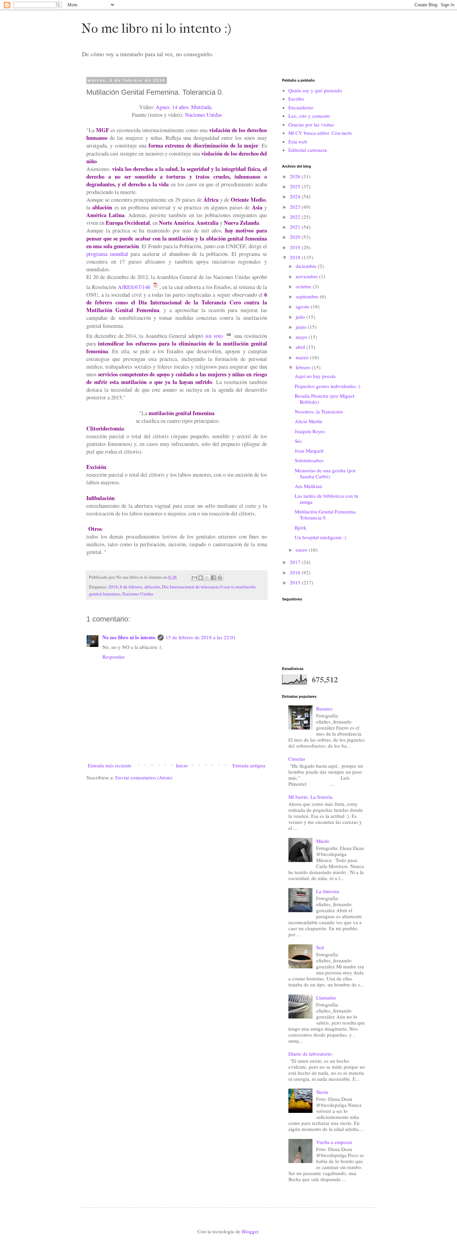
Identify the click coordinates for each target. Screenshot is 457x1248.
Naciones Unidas (203, 114)
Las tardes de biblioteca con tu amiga (326, 498)
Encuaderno (300, 107)
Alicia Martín (308, 421)
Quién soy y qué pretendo (315, 90)
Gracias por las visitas (311, 124)
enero (302, 549)
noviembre (307, 276)
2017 (296, 562)
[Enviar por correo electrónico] (194, 577)
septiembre (308, 296)
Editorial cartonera (307, 150)
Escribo (296, 98)
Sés (298, 441)
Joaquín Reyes (310, 431)
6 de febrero (131, 587)
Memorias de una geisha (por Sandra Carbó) (325, 473)
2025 (296, 186)
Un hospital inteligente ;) (320, 537)
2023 (296, 206)
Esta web (297, 141)
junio (302, 326)
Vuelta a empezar (334, 1142)
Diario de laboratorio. (310, 1053)
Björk (300, 527)
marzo (303, 357)
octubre (304, 286)
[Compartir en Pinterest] (219, 577)
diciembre (307, 266)
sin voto (214, 336)
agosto (303, 306)
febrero (304, 367)
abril (301, 347)
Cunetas (296, 758)
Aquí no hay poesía (315, 376)
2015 (296, 582)
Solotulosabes (309, 460)
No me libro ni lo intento (129, 637)
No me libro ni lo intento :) (156, 28)
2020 (296, 236)
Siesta (322, 1091)
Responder (113, 656)
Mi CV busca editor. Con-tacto (320, 132)
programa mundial (107, 254)
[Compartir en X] (207, 577)
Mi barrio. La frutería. (311, 796)
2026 (296, 176)
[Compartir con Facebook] (213, 577)
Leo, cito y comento (309, 115)
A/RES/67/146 (134, 287)
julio (301, 316)
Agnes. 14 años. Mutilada (183, 107)
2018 (113, 587)
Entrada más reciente (109, 765)
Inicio (182, 765)
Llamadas (326, 997)
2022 (296, 216)
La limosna (327, 891)
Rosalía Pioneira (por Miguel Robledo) (324, 398)
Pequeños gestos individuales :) (327, 386)
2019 (296, 247)
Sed (320, 947)
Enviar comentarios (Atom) (143, 777)
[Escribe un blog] (200, 577)
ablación (152, 587)
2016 (296, 572)
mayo (302, 336)
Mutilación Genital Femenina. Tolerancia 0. (326, 514)
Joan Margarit (309, 450)
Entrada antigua (249, 765)
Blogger (250, 1231)
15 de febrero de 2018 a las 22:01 (201, 637)
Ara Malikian (308, 486)
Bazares (324, 708)
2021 (296, 226)
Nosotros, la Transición (319, 411)
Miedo (323, 841)
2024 (296, 196)
